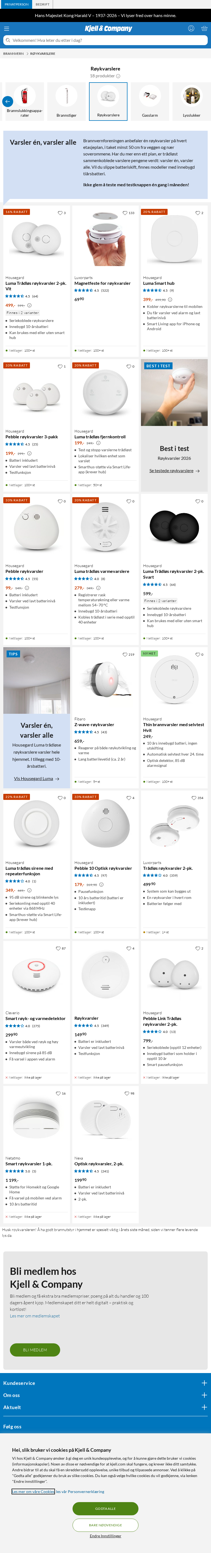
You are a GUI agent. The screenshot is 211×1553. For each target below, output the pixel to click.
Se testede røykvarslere (171, 470)
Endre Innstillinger (105, 1535)
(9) (172, 290)
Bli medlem (35, 1349)
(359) (174, 875)
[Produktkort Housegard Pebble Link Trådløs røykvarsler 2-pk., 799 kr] (174, 974)
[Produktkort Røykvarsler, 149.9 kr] (105, 974)
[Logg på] (191, 28)
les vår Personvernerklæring (80, 1491)
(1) (34, 881)
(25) (35, 444)
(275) (36, 1026)
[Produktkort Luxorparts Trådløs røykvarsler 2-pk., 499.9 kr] (174, 824)
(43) (104, 732)
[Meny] (6, 28)
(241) (105, 1171)
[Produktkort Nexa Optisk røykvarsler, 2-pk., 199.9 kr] (105, 1119)
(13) (173, 1032)
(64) (35, 296)
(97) (104, 875)
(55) (35, 579)
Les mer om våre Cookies (33, 1491)
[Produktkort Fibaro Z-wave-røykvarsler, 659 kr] (105, 680)
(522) (105, 290)
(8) (103, 579)
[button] (118, 75)
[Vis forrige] (7, 101)
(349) (105, 1026)
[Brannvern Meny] (27, 53)
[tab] (16, 4)
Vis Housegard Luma (33, 778)
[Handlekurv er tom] (204, 28)
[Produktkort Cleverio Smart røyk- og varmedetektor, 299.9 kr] (36, 974)
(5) (34, 1171)
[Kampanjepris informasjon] (29, 305)
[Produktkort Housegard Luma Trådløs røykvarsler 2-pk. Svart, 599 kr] (174, 527)
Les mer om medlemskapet (35, 1316)
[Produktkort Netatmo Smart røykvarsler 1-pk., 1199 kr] (36, 1119)
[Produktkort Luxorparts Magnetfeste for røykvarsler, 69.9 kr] (105, 239)
